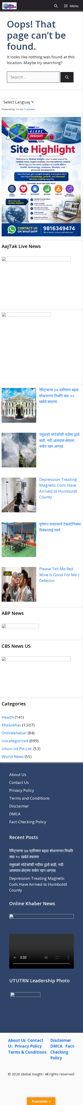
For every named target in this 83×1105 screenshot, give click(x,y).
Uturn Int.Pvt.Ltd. (17, 748)
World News (13, 756)
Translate (29, 109)
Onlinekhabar (14, 733)
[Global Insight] (9, 6)
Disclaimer (19, 806)
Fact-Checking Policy (27, 821)
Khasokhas (11, 725)
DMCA (15, 814)
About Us (17, 774)
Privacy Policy (21, 790)
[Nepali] (22, 95)
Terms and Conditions (29, 798)
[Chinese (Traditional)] (8, 95)
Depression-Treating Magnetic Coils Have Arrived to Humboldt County (38, 884)
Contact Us (19, 782)
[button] (56, 6)
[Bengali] (4, 95)
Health (8, 717)
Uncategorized (15, 740)
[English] (13, 95)
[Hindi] (17, 95)
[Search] (67, 77)
